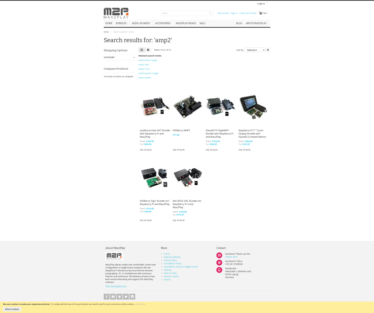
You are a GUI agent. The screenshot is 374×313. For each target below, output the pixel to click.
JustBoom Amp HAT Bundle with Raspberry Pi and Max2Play (155, 133)
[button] (263, 4)
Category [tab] (109, 57)
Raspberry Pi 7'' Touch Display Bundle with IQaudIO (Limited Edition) (252, 133)
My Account (223, 13)
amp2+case (144, 68)
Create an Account (248, 13)
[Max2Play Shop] (116, 13)
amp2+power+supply (148, 73)
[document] (187, 307)
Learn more (140, 304)
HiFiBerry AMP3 (181, 130)
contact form (231, 256)
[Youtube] (113, 296)
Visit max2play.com (116, 286)
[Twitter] (126, 296)
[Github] (120, 296)
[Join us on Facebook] (107, 296)
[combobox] (187, 13)
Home (106, 32)
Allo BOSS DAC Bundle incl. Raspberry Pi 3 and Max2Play (187, 204)
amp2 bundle (144, 77)
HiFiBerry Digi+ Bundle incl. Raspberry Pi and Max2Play (155, 202)
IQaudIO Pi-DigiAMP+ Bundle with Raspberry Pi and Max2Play (219, 133)
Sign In (234, 13)
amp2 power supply (147, 60)
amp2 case (143, 64)
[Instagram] (132, 296)
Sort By (239, 50)
